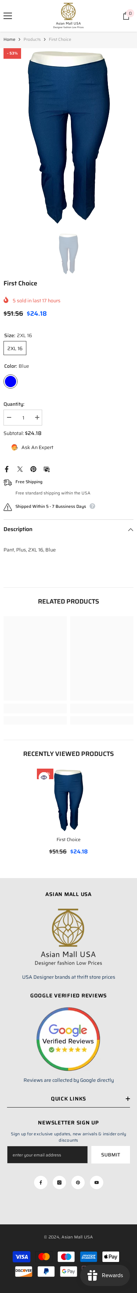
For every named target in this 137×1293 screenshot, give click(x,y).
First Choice (68, 839)
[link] (35, 708)
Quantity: (14, 404)
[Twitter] (20, 468)
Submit (110, 1155)
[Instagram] (59, 1182)
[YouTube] (96, 1182)
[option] (68, 137)
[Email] (47, 468)
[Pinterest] (33, 468)
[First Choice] (68, 800)
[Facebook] (7, 468)
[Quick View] (44, 777)
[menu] (8, 16)
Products (32, 39)
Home (9, 39)
